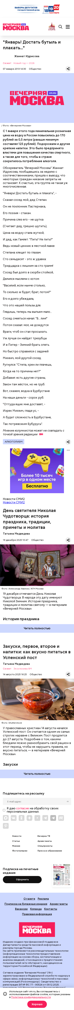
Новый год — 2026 (23, 63)
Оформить (22, 879)
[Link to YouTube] (37, 818)
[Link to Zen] (29, 818)
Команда (36, 909)
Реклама (43, 898)
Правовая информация (37, 914)
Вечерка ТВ (44, 836)
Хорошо (37, 1004)
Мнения (16, 846)
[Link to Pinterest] (6, 826)
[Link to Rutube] (61, 818)
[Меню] (67, 26)
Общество (35, 69)
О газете (29, 898)
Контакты (50, 909)
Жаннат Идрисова (7, 56)
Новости (16, 836)
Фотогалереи (19, 851)
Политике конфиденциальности (31, 997)
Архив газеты (45, 841)
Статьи (16, 841)
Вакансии (21, 909)
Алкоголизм (13, 441)
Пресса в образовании (50, 851)
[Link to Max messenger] (6, 818)
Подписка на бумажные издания (25, 904)
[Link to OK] (21, 818)
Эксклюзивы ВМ (22, 668)
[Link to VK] (14, 818)
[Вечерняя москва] (37, 929)
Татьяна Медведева (16, 533)
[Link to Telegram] (45, 818)
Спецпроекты (45, 846)
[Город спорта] (52, 26)
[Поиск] (60, 26)
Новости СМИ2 (14, 502)
